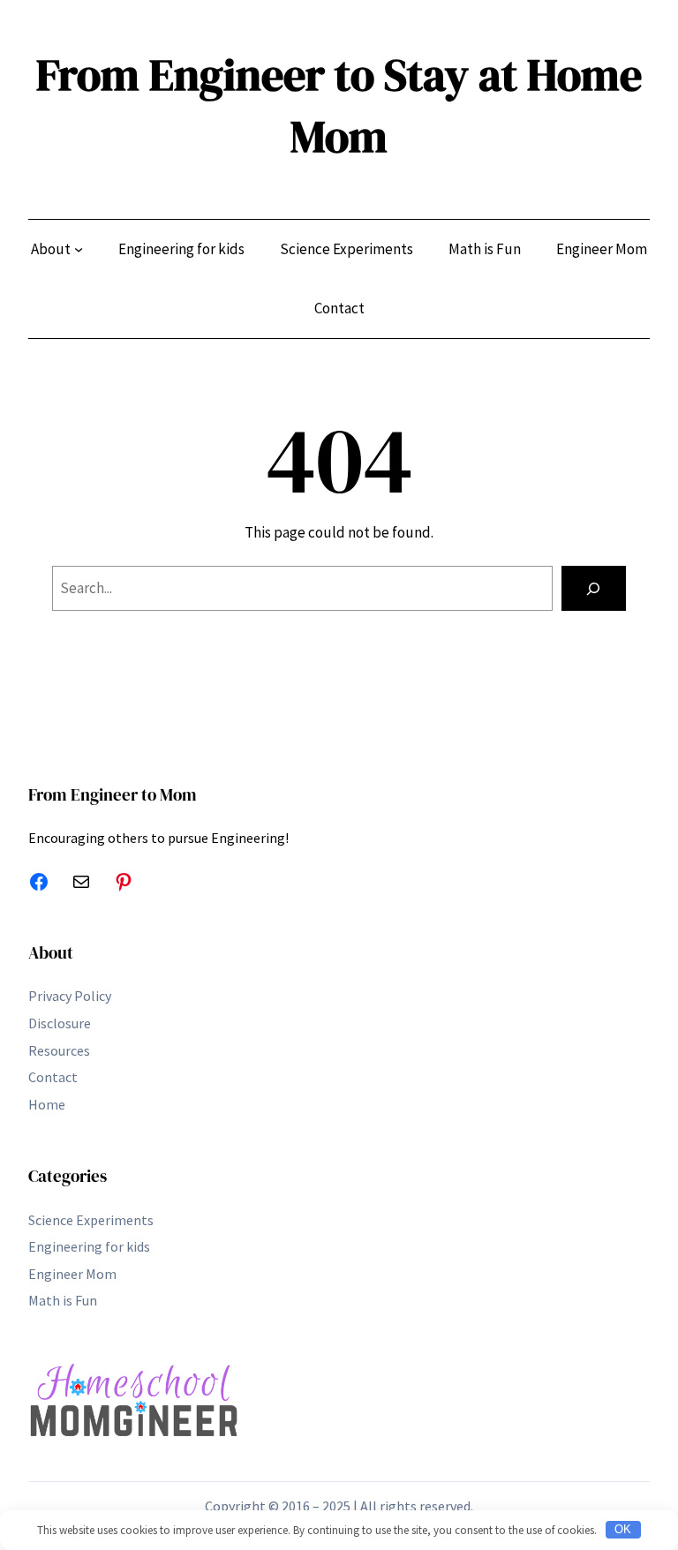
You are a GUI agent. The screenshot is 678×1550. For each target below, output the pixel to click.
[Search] (593, 588)
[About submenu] (78, 249)
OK (622, 1529)
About (50, 952)
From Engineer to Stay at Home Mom (339, 105)
